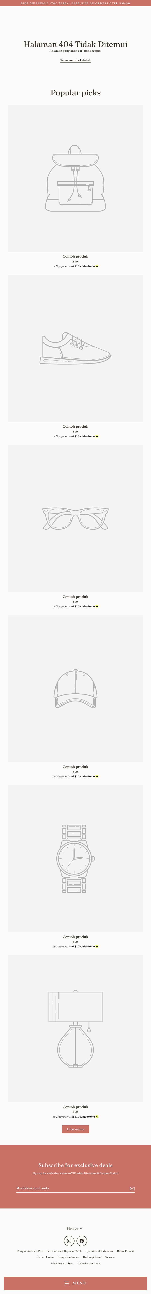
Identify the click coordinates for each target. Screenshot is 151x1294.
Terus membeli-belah (75, 60)
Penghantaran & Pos (30, 1251)
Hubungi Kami (92, 1256)
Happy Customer (68, 1256)
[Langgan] (131, 1188)
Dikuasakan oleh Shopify (89, 1263)
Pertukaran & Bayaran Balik (64, 1251)
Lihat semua (75, 1129)
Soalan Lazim (45, 1256)
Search (109, 1256)
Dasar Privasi (125, 1251)
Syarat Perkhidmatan (99, 1251)
